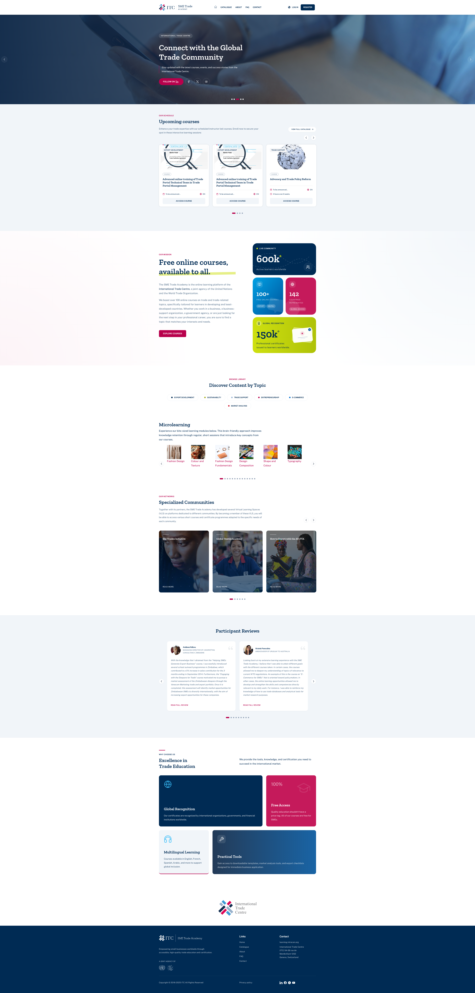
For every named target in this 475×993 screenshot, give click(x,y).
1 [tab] (234, 213)
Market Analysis (239, 406)
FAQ (247, 7)
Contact (257, 7)
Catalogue (226, 7)
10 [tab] (244, 478)
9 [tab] (242, 478)
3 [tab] (239, 213)
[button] (289, 7)
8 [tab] (239, 478)
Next (471, 59)
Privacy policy (245, 982)
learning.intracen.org (289, 942)
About (238, 7)
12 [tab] (249, 478)
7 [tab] (237, 478)
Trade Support (241, 397)
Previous (4, 59)
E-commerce (298, 397)
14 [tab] (254, 478)
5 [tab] (232, 478)
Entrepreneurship (270, 397)
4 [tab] (242, 213)
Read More (169, 81)
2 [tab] (237, 213)
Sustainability (214, 397)
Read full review (179, 705)
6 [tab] (235, 478)
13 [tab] (252, 478)
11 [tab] (247, 478)
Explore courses (172, 333)
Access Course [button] (184, 201)
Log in (295, 7)
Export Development (184, 397)
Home (242, 942)
